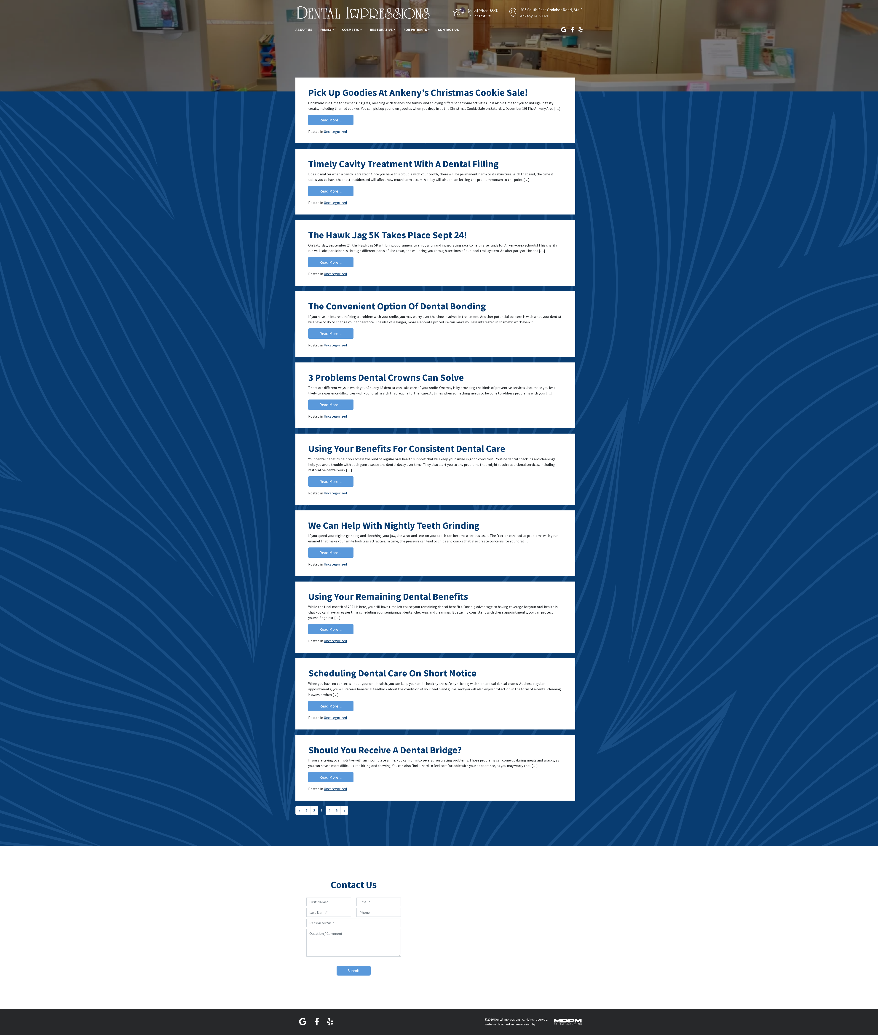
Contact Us (448, 29)
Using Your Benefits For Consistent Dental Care (406, 448)
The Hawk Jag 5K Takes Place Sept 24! (387, 235)
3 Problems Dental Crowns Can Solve (386, 377)
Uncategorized (335, 131)
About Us (303, 29)
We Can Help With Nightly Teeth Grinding (393, 525)
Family (325, 29)
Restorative (381, 29)
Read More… (336, 120)
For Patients (415, 29)
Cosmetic (350, 29)
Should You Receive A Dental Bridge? (385, 750)
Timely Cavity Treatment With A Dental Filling (403, 164)
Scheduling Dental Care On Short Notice (392, 673)
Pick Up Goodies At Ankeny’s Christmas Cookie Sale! (418, 92)
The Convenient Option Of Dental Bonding (397, 306)
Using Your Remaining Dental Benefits (388, 596)
